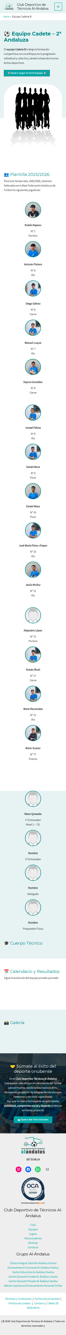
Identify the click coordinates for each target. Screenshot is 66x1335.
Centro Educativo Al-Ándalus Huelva (33, 1272)
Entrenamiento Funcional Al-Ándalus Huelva (33, 1267)
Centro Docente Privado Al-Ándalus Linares (33, 1276)
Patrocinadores (33, 1238)
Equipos (33, 1229)
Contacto (33, 1247)
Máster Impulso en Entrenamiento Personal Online (33, 1285)
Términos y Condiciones (18, 1299)
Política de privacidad (47, 1299)
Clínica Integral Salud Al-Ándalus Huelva (33, 1263)
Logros (33, 1234)
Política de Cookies (19, 1303)
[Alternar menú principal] (58, 7)
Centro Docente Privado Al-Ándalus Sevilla (33, 1281)
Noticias (33, 1243)
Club (33, 1225)
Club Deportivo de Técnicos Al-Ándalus (33, 6)
